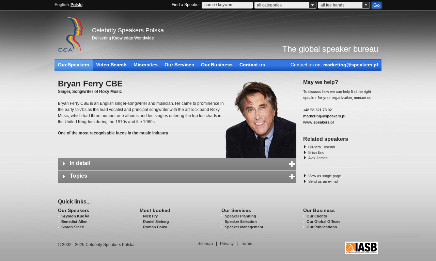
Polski (76, 4)
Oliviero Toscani (321, 147)
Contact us (252, 64)
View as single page (324, 176)
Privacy (227, 243)
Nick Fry (150, 216)
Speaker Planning (240, 216)
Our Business (217, 64)
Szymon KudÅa (75, 216)
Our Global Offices (323, 221)
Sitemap (205, 243)
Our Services (179, 64)
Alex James (318, 158)
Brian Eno (316, 152)
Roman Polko (155, 227)
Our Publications (322, 227)
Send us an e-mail (323, 181)
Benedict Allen (74, 221)
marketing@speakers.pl (350, 64)
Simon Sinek (72, 227)
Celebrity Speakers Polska (128, 30)
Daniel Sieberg (156, 221)
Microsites (146, 64)
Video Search (111, 64)
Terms (246, 243)
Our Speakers (73, 64)
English (61, 4)
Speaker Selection (241, 221)
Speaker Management (244, 227)
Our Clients (317, 216)
